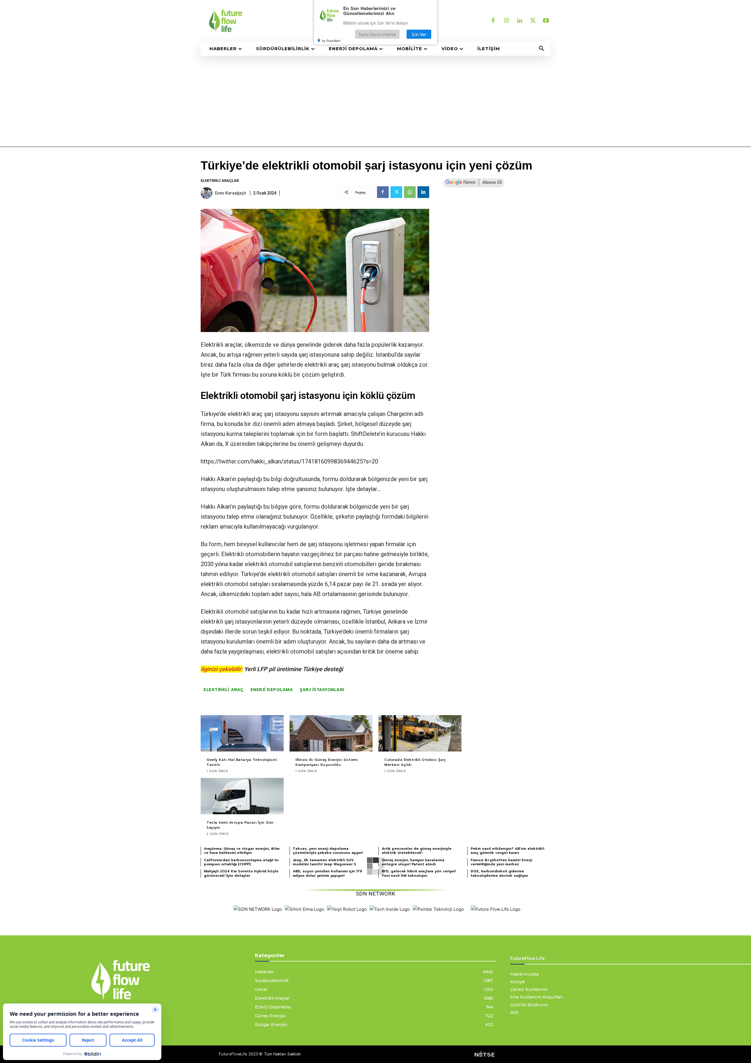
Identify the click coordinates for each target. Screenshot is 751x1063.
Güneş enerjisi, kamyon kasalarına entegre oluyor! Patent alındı (413, 862)
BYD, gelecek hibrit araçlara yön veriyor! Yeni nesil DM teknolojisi (419, 873)
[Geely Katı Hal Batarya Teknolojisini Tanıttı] (242, 733)
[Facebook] (493, 20)
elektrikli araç (322, 364)
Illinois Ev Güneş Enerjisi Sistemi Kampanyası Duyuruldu (326, 762)
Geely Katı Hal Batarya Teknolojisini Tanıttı (242, 762)
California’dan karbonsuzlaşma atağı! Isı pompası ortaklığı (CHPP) (241, 862)
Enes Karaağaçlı (230, 193)
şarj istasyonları (322, 690)
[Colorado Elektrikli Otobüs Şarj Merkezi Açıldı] (419, 733)
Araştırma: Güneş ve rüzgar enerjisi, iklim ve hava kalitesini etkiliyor (242, 850)
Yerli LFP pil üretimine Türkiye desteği (293, 669)
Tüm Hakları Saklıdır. (283, 1054)
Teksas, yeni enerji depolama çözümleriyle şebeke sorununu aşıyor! (328, 850)
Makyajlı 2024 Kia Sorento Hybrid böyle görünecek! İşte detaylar (241, 873)
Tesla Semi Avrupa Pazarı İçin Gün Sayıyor (240, 825)
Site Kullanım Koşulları (536, 997)
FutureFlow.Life (527, 958)
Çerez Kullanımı (529, 989)
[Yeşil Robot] (347, 909)
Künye (517, 981)
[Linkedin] (519, 20)
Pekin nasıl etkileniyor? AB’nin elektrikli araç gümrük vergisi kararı (507, 850)
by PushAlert (331, 40)
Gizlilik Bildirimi (529, 1005)
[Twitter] (532, 20)
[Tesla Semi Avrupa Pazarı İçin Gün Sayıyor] (242, 796)
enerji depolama (272, 690)
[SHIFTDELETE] (258, 909)
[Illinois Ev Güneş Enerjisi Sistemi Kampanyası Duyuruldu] (331, 733)
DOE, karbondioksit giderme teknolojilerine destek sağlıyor (499, 873)
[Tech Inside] (390, 909)
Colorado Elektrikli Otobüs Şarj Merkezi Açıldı (415, 762)
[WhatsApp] (410, 192)
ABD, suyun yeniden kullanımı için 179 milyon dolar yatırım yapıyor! (327, 873)
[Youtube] (546, 20)
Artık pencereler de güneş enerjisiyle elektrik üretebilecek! (416, 850)
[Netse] (484, 1054)
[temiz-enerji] (284, 21)
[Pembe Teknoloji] (438, 909)
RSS (514, 1012)
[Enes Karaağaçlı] (207, 193)
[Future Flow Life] (495, 909)
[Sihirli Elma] (304, 909)
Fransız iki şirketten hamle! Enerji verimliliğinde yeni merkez (501, 862)
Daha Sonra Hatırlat (377, 34)
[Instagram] (506, 20)
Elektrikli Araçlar (220, 180)
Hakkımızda (524, 974)
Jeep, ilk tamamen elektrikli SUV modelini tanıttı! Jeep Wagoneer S (324, 862)
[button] (542, 49)
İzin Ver (419, 34)
